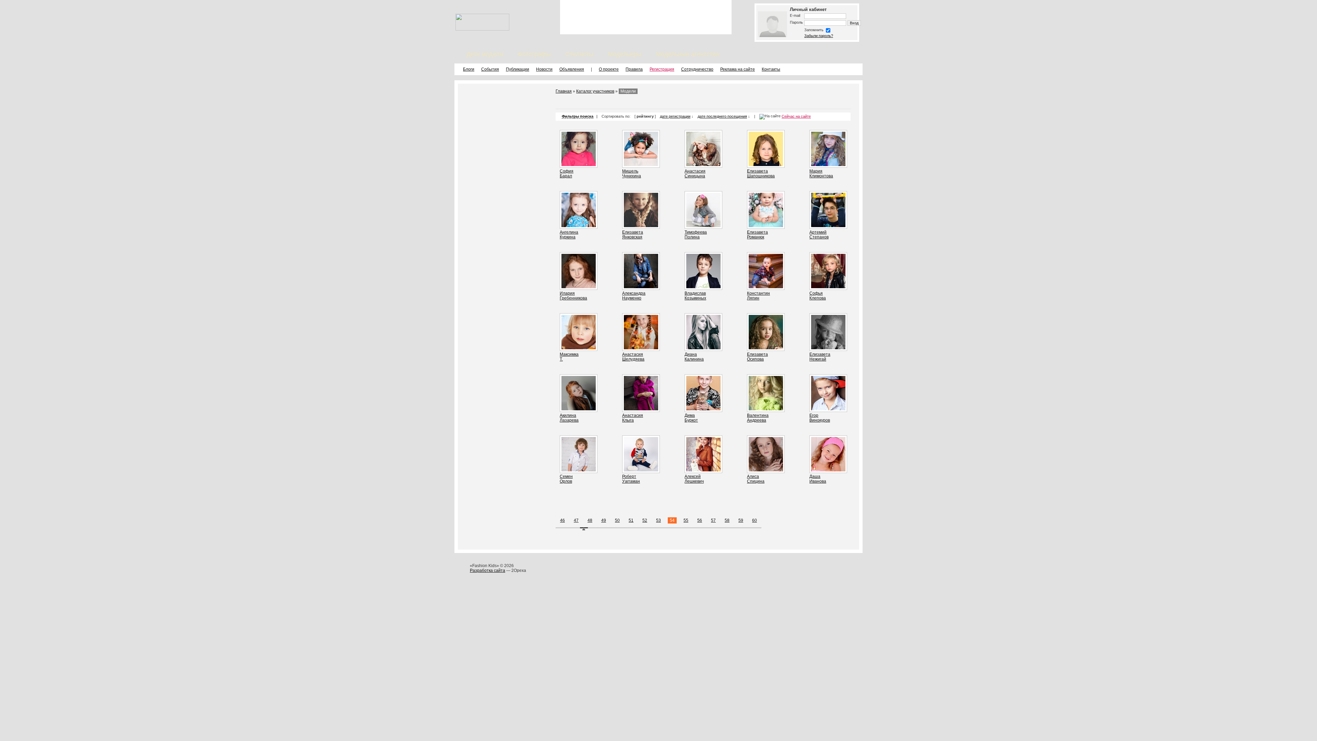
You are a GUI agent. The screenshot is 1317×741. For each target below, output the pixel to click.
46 (562, 520)
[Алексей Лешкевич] (703, 470)
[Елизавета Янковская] (641, 225)
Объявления (571, 69)
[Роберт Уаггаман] (641, 470)
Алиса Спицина (755, 479)
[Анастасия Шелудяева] (641, 347)
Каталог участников (595, 91)
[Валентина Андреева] (766, 409)
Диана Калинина (694, 357)
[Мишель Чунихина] (641, 164)
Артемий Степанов (819, 234)
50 (617, 520)
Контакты (771, 69)
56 (699, 520)
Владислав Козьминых (695, 296)
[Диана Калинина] (703, 347)
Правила (634, 69)
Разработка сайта (487, 570)
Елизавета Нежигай (819, 357)
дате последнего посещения (722, 116)
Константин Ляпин (758, 296)
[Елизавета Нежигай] (828, 347)
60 (754, 520)
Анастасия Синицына (695, 173)
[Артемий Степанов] (828, 225)
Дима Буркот (691, 418)
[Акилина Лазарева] (578, 409)
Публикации (517, 69)
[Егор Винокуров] (828, 409)
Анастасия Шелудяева (633, 357)
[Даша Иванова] (828, 470)
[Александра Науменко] (641, 286)
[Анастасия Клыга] (641, 409)
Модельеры (624, 54)
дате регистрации (675, 116)
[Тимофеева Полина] (703, 225)
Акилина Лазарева (569, 418)
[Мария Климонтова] (828, 164)
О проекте (609, 69)
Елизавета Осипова (757, 357)
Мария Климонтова (821, 173)
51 (631, 520)
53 (658, 520)
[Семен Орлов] (578, 470)
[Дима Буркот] (703, 409)
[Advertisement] (646, 17)
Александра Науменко (633, 296)
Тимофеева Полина (696, 234)
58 (727, 520)
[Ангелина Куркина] (578, 225)
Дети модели (484, 54)
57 (713, 520)
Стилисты (579, 54)
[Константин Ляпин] (766, 286)
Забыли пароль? (818, 36)
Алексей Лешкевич (694, 479)
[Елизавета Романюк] (766, 225)
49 (603, 520)
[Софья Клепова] (828, 286)
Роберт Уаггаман (631, 479)
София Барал (566, 173)
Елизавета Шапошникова (761, 173)
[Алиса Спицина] (766, 470)
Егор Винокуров (819, 418)
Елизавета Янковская (632, 234)
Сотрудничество (697, 69)
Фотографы (534, 54)
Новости (544, 69)
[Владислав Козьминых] (703, 286)
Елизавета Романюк (757, 234)
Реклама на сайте (737, 69)
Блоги (468, 69)
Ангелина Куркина (569, 234)
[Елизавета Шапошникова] (766, 164)
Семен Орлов (566, 479)
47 (576, 520)
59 (740, 520)
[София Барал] (578, 164)
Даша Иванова (817, 479)
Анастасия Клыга (632, 418)
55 (686, 520)
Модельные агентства (687, 54)
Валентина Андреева (758, 418)
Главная (564, 91)
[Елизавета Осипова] (766, 347)
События (490, 69)
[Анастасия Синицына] (703, 164)
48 (590, 520)
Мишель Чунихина (631, 173)
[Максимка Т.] (578, 347)
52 (644, 520)
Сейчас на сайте (796, 116)
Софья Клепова (817, 296)
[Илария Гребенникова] (578, 286)
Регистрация (662, 69)
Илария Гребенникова (573, 296)
